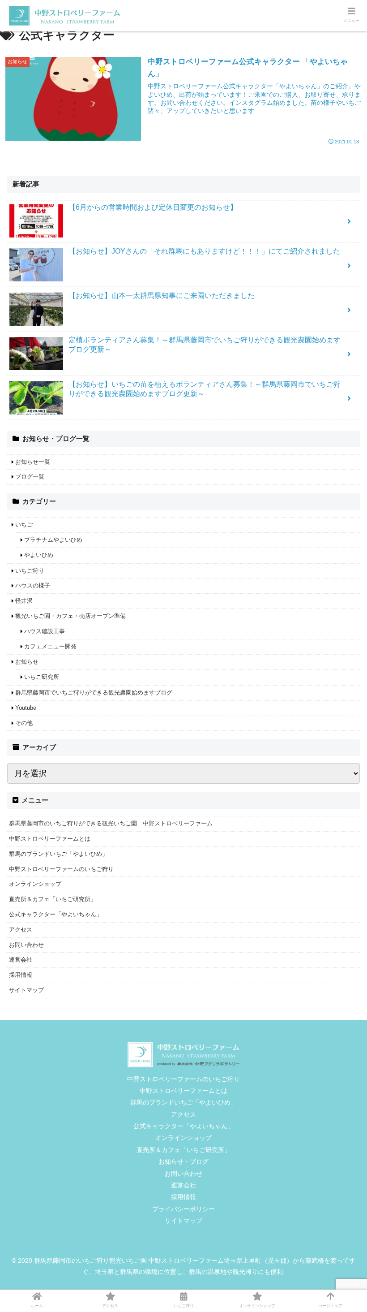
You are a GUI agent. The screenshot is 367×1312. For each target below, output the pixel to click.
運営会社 (20, 959)
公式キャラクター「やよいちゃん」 (55, 914)
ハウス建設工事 (44, 631)
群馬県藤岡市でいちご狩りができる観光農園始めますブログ (93, 692)
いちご (24, 524)
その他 (24, 723)
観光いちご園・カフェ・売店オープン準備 (70, 616)
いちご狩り (29, 570)
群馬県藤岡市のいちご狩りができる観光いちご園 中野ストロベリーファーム (111, 823)
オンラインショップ (35, 883)
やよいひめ (38, 555)
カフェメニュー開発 (50, 646)
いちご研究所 (41, 676)
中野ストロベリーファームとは (49, 838)
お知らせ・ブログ (183, 1161)
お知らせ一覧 (32, 461)
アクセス (20, 929)
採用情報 (20, 974)
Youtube (25, 707)
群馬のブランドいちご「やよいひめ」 (58, 853)
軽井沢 (24, 600)
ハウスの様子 (32, 585)
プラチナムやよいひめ (53, 539)
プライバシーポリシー (183, 1209)
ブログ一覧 (29, 476)
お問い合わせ (26, 944)
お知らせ (26, 661)
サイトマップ (26, 990)
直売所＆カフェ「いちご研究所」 (52, 899)
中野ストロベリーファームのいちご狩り (61, 869)
